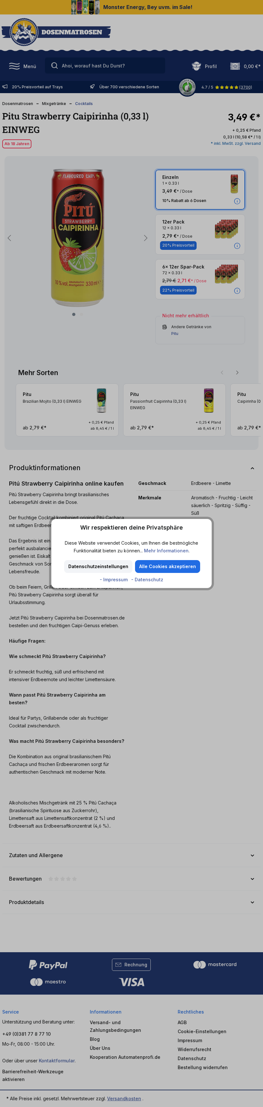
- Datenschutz (147, 579)
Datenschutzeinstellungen (98, 566)
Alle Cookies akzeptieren (167, 566)
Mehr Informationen (166, 550)
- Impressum (114, 579)
